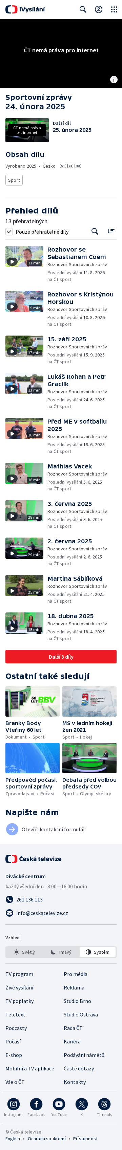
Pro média (75, 974)
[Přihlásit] (98, 9)
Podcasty (16, 1028)
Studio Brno (77, 1001)
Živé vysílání (19, 987)
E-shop (13, 1055)
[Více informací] (114, 80)
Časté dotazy (79, 1068)
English (12, 1138)
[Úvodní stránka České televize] (33, 859)
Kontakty (75, 1082)
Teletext (15, 1014)
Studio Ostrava (81, 1014)
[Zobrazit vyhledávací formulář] (83, 9)
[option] (24, 952)
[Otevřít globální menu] (114, 9)
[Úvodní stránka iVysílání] (25, 9)
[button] (26, 264)
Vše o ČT (15, 1082)
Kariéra (72, 1041)
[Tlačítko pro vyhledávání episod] (95, 231)
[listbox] (61, 952)
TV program (19, 974)
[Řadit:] (111, 230)
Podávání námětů (84, 1055)
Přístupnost (85, 1138)
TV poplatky (19, 1001)
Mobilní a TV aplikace (29, 1068)
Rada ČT (73, 1028)
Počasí (13, 1041)
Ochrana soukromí (47, 1138)
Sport (14, 180)
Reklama (74, 987)
